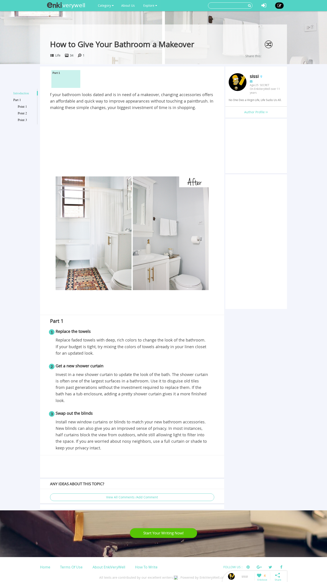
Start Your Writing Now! (163, 533)
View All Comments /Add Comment (132, 497)
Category (105, 5)
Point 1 (22, 106)
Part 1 (17, 100)
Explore (149, 5)
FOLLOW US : (232, 567)
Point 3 (22, 120)
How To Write (146, 567)
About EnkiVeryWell (109, 567)
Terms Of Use (71, 567)
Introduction (21, 93)
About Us (128, 5)
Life (58, 55)
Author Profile (255, 112)
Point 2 (22, 113)
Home (45, 567)
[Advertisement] (132, 144)
